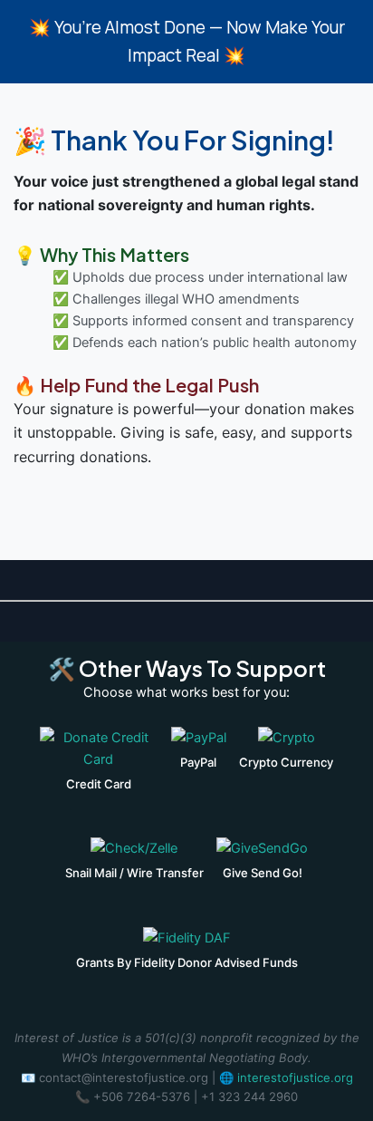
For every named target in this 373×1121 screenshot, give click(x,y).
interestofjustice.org (295, 1077)
